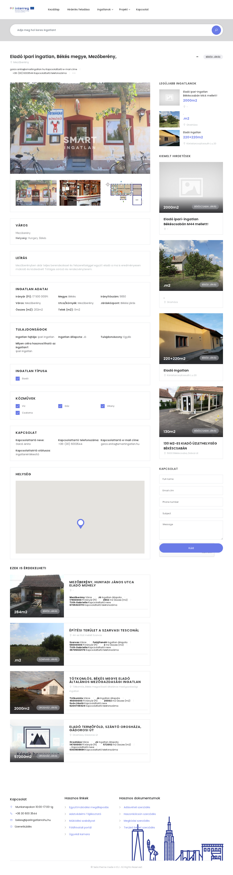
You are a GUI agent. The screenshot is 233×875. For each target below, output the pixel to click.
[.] (169, 119)
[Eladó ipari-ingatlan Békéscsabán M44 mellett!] (169, 97)
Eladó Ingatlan (192, 132)
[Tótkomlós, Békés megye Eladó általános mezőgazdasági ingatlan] (80, 692)
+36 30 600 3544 (26, 813)
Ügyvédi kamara (79, 834)
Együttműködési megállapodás (89, 807)
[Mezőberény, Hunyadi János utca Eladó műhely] (80, 596)
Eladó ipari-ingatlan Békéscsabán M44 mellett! (200, 93)
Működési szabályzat (82, 821)
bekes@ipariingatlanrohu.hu (33, 820)
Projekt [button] (123, 9)
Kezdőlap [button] (54, 9)
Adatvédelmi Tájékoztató (85, 814)
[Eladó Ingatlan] (169, 138)
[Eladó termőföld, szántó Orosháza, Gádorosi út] (80, 740)
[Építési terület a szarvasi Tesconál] (80, 644)
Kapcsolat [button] (142, 9)
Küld (191, 548)
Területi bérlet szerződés (139, 827)
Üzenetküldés (23, 826)
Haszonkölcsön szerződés (140, 814)
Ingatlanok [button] (104, 9)
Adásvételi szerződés (137, 807)
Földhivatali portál (80, 827)
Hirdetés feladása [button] (78, 9)
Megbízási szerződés (137, 821)
